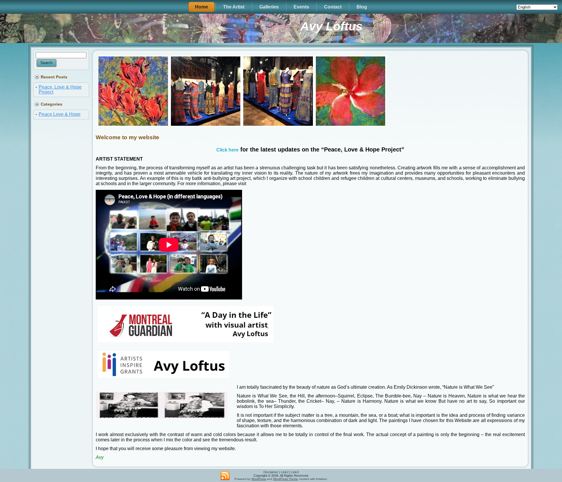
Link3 (295, 472)
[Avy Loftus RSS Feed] (225, 476)
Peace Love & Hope (59, 114)
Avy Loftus (331, 26)
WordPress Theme (285, 479)
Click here (227, 149)
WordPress (258, 479)
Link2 (285, 472)
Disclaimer (270, 472)
